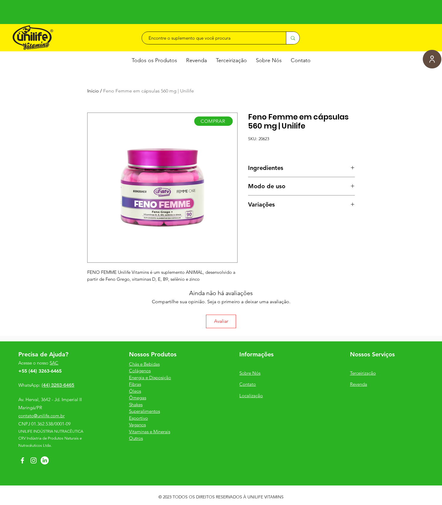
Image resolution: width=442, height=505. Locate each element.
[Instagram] (33, 460)
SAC (54, 363)
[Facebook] (22, 460)
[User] (432, 59)
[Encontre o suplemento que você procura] (292, 38)
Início (93, 91)
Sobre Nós (249, 373)
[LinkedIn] (45, 460)
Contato (247, 384)
